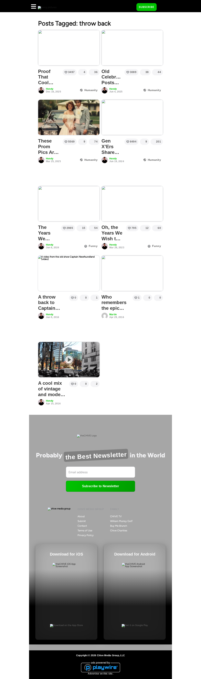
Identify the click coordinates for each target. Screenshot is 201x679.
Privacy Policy (86, 535)
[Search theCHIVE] (130, 6)
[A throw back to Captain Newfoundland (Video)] (69, 273)
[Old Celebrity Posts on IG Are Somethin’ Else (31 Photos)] (132, 47)
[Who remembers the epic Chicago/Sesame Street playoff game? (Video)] (132, 273)
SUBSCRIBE (146, 6)
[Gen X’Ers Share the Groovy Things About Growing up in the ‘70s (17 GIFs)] (132, 117)
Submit (82, 521)
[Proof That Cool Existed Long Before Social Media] (69, 47)
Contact (82, 525)
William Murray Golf (121, 521)
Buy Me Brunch (118, 525)
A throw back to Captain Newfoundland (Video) (54, 308)
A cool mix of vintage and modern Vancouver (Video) (51, 394)
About (81, 516)
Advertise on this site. (100, 673)
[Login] (163, 7)
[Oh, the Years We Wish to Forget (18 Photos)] (132, 203)
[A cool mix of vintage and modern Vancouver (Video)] (69, 359)
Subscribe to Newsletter (100, 486)
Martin (113, 314)
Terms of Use (85, 530)
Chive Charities (118, 530)
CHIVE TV (116, 516)
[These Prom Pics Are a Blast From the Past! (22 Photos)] (69, 117)
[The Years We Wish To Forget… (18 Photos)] (69, 203)
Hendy (49, 89)
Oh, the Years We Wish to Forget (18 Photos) (111, 241)
